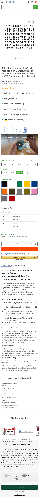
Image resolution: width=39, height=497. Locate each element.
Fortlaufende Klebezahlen (16, 83)
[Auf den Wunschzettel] (34, 22)
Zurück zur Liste (7, 14)
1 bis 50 (12, 172)
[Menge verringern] (4, 244)
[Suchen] (35, 7)
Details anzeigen (20, 495)
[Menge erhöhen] (35, 244)
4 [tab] (21, 58)
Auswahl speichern (19, 492)
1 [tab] (15, 58)
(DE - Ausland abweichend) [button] (21, 236)
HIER (25, 128)
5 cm (35, 164)
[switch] (7, 475)
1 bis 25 (5, 172)
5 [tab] (23, 58)
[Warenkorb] (36, 2)
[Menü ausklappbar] (2, 1)
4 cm (27, 164)
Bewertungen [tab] (20, 265)
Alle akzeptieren (19, 487)
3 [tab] (19, 58)
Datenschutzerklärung (7, 470)
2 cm (13, 164)
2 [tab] (17, 58)
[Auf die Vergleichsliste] (29, 22)
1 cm (5, 164)
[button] (28, 2)
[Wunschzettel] (32, 2)
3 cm (20, 164)
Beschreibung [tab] (6, 265)
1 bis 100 (27, 173)
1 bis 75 (20, 172)
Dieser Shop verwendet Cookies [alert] (19, 444)
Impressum (18, 470)
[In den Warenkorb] (19, 249)
